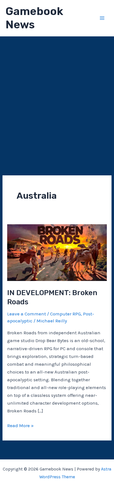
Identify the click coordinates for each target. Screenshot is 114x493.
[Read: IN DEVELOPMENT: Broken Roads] (57, 252)
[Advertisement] (57, 96)
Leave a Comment (26, 314)
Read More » (20, 425)
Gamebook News (34, 18)
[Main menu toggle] (102, 18)
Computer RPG (65, 314)
